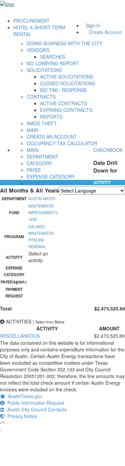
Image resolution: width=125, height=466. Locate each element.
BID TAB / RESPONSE (63, 90)
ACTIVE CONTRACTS (63, 103)
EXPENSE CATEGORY (51, 176)
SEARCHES (52, 56)
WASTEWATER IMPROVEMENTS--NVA (43, 212)
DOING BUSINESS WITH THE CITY (64, 43)
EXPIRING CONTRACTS (66, 110)
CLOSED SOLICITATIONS (67, 83)
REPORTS (51, 116)
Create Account (105, 32)
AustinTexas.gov (23, 396)
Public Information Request (34, 402)
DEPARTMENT (42, 156)
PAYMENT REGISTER (50, 183)
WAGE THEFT (42, 123)
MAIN (32, 130)
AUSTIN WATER (41, 198)
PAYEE (34, 170)
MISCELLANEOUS (20, 335)
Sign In (93, 25)
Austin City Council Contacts (36, 409)
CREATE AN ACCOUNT (52, 136)
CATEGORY (39, 163)
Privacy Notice (21, 416)
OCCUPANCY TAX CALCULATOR (62, 143)
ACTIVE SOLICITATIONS (66, 76)
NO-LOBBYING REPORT (53, 63)
